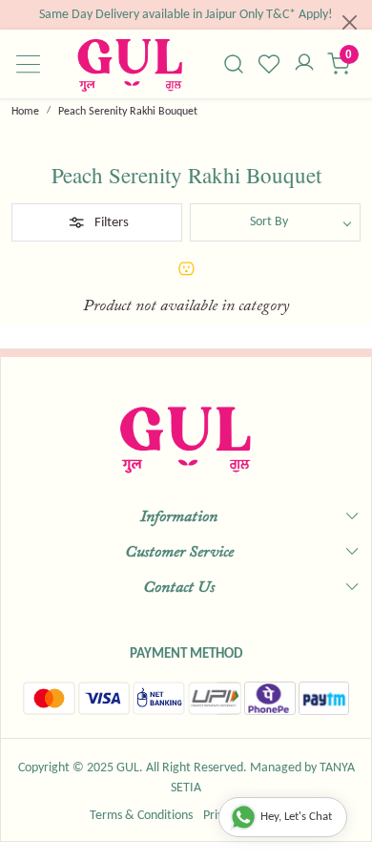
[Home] (129, 64)
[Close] (349, 22)
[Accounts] (303, 64)
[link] (234, 64)
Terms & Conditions (141, 816)
